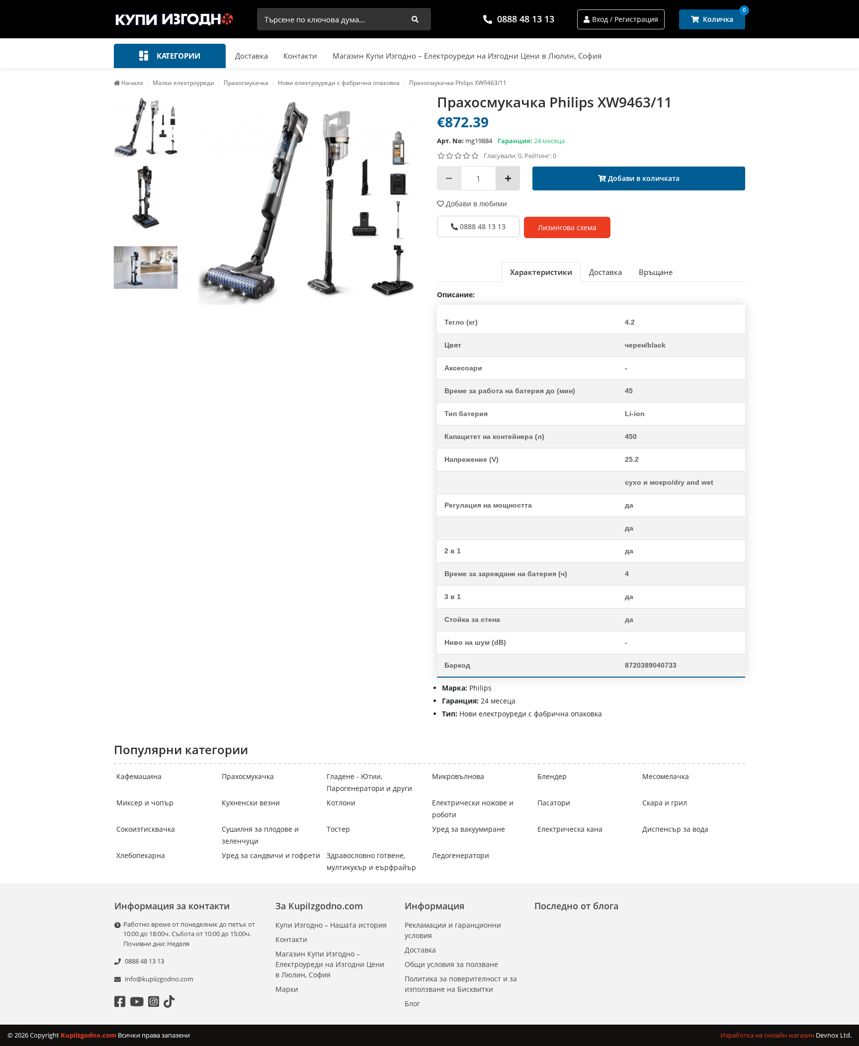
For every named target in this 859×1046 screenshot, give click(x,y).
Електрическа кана (569, 829)
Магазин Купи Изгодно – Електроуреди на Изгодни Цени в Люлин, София (467, 56)
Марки (286, 989)
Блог (412, 1003)
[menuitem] (145, 127)
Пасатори (553, 802)
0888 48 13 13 (525, 19)
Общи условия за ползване (451, 964)
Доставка (251, 56)
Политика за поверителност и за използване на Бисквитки (461, 984)
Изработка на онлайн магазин (768, 1035)
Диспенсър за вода (675, 829)
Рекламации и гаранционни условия (453, 930)
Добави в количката (643, 178)
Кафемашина (139, 776)
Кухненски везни (251, 802)
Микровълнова (458, 776)
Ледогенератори (460, 855)
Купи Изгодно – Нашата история (331, 925)
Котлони (341, 802)
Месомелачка (665, 776)
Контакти (300, 56)
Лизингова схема (567, 227)
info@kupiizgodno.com (159, 978)
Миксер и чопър (144, 802)
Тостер (338, 829)
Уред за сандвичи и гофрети (271, 855)
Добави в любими (475, 203)
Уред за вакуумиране (468, 829)
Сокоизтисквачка (145, 829)
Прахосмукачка (248, 776)
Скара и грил (664, 802)
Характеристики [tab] (541, 272)
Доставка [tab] (605, 272)
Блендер (552, 776)
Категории (177, 56)
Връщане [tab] (656, 272)
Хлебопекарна (140, 855)
